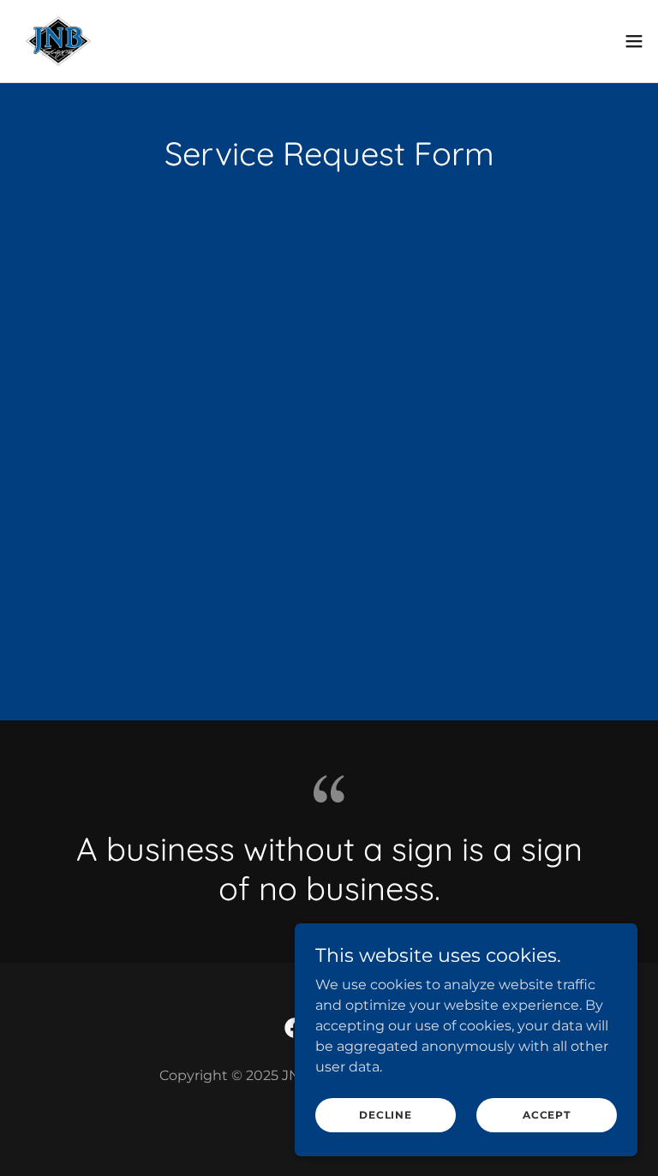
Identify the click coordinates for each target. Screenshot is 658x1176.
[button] (634, 41)
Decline (385, 1114)
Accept (547, 1114)
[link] (58, 41)
